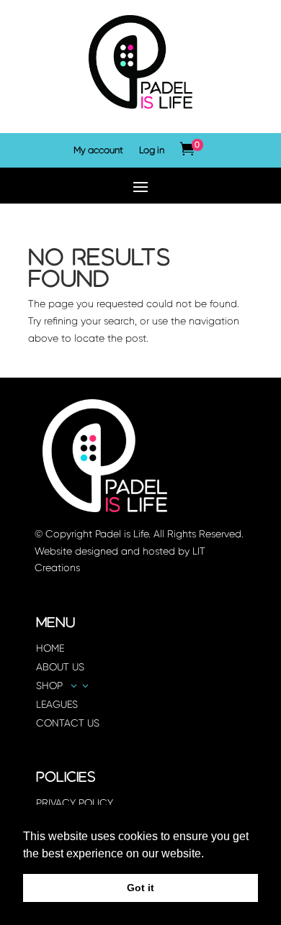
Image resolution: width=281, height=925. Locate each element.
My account (98, 150)
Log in (151, 150)
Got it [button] (140, 887)
